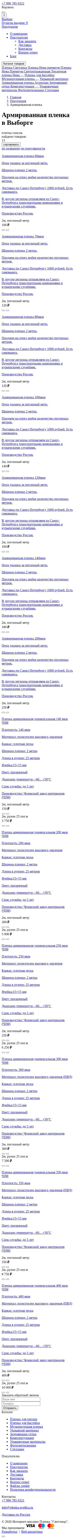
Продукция (10, 26)
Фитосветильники (31, 90)
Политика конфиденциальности (33, 1489)
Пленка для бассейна (39, 75)
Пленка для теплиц (23, 1419)
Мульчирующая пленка (18, 79)
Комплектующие (22, 86)
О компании (19, 33)
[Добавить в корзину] (7, 230)
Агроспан (42, 82)
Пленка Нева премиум (44, 67)
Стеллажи (52, 90)
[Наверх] (3, 1536)
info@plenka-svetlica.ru (17, 1507)
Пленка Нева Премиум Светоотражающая (36, 69)
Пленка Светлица (15, 67)
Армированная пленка (18, 82)
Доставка (24, 45)
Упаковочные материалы (27, 1441)
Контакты (25, 48)
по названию (11, 148)
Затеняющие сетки (23, 1434)
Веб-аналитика (31, 1531)
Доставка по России (16, 1514)
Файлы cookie (20, 1486)
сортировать (11, 144)
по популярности (33, 148)
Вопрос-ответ (28, 52)
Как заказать (27, 41)
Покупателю (19, 37)
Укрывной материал (54, 79)
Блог (13, 56)
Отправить (10, 1408)
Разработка (9, 1531)
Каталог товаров (13, 63)
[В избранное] (3, 230)
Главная (15, 97)
